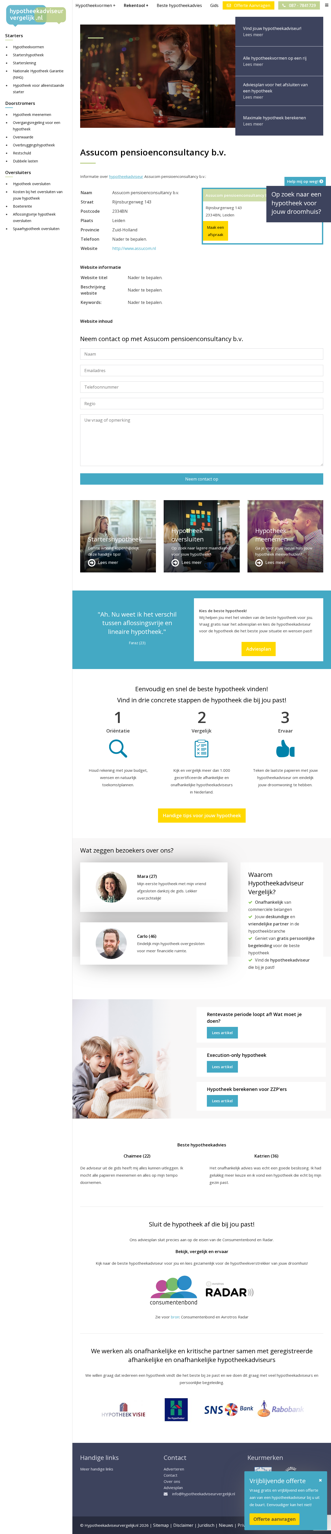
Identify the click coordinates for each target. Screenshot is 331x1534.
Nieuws (226, 1525)
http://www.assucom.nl (134, 248)
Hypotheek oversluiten (31, 183)
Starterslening (24, 62)
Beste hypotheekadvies (179, 5)
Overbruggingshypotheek (34, 145)
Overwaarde (23, 137)
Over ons (172, 1481)
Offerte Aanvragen (251, 5)
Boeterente (22, 206)
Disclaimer (183, 1525)
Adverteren (174, 1469)
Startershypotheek (28, 54)
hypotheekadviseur (126, 176)
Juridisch (206, 1525)
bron (175, 1316)
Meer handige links (96, 1469)
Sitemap (161, 1525)
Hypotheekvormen (28, 46)
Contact (170, 1475)
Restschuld (22, 153)
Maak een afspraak (215, 231)
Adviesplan (258, 649)
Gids (214, 5)
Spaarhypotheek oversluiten (36, 228)
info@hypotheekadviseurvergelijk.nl (203, 1493)
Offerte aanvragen (274, 1519)
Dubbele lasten (25, 161)
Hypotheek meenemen (32, 114)
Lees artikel (222, 1032)
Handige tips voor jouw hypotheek (202, 815)
